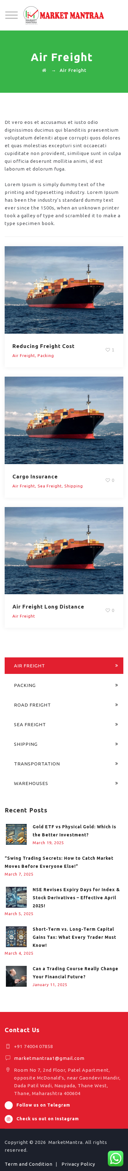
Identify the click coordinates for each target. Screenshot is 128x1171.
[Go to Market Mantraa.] (44, 70)
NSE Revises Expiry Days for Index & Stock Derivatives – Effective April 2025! (76, 897)
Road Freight (32, 705)
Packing (46, 355)
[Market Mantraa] (64, 15)
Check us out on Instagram (47, 1118)
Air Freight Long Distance (48, 606)
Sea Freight (50, 486)
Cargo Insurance (35, 476)
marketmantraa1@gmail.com (49, 1058)
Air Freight (23, 355)
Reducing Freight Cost (43, 346)
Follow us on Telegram (43, 1105)
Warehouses (31, 783)
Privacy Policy (78, 1164)
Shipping (73, 486)
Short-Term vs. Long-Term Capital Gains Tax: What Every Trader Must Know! (74, 937)
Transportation (37, 763)
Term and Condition (29, 1164)
